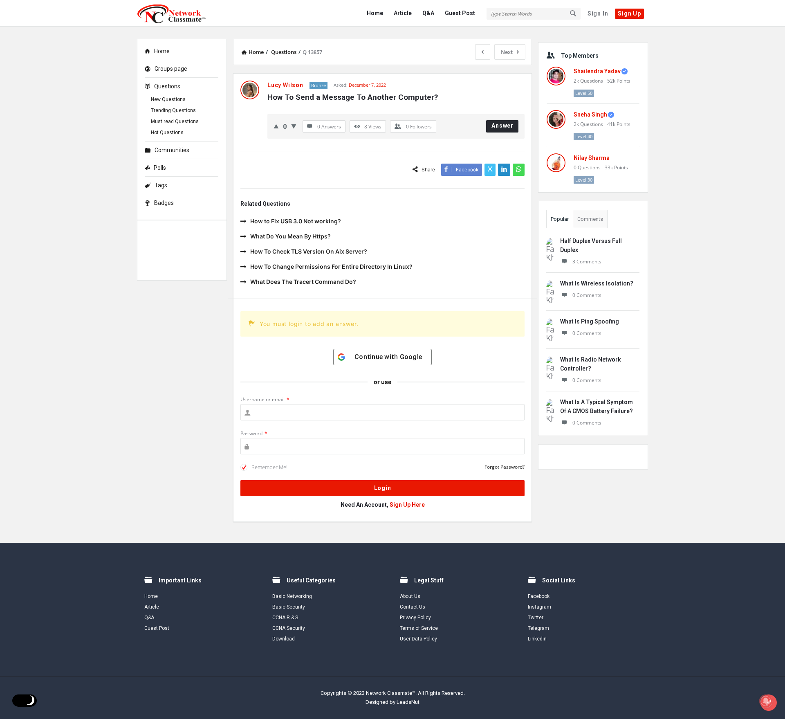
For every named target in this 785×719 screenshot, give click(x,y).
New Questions (168, 99)
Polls (160, 167)
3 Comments (586, 261)
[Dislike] (293, 126)
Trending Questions (173, 110)
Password (253, 433)
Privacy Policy (415, 617)
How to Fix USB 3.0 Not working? (295, 221)
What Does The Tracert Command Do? (303, 281)
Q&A (428, 13)
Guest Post (460, 13)
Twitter (535, 617)
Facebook (539, 596)
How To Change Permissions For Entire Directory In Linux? (331, 266)
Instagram (539, 607)
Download (283, 639)
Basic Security (288, 607)
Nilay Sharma (592, 158)
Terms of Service (419, 628)
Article (403, 13)
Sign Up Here (407, 504)
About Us (410, 596)
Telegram (538, 628)
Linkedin (537, 639)
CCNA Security (288, 628)
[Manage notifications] (765, 701)
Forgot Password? (504, 466)
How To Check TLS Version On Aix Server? (308, 251)
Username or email (264, 399)
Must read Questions (175, 121)
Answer (502, 125)
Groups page (171, 68)
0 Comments (586, 295)
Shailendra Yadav (597, 71)
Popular (560, 219)
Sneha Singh (590, 114)
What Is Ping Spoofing (589, 321)
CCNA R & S (285, 617)
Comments (590, 219)
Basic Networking (292, 596)
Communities (172, 150)
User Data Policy (418, 639)
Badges (164, 203)
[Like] (276, 126)
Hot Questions (167, 132)
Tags (161, 185)
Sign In (598, 13)
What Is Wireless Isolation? (596, 283)
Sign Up (629, 13)
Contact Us (412, 607)
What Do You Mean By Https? (290, 236)
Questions (167, 86)
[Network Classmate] (178, 13)
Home (375, 13)
